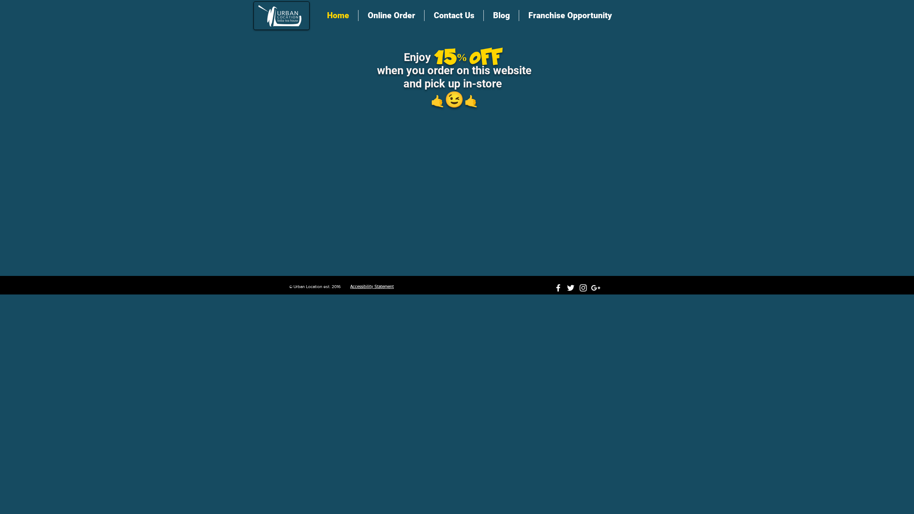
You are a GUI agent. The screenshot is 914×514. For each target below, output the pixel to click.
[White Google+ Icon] (596, 288)
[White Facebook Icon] (558, 288)
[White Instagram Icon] (583, 288)
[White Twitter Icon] (571, 288)
